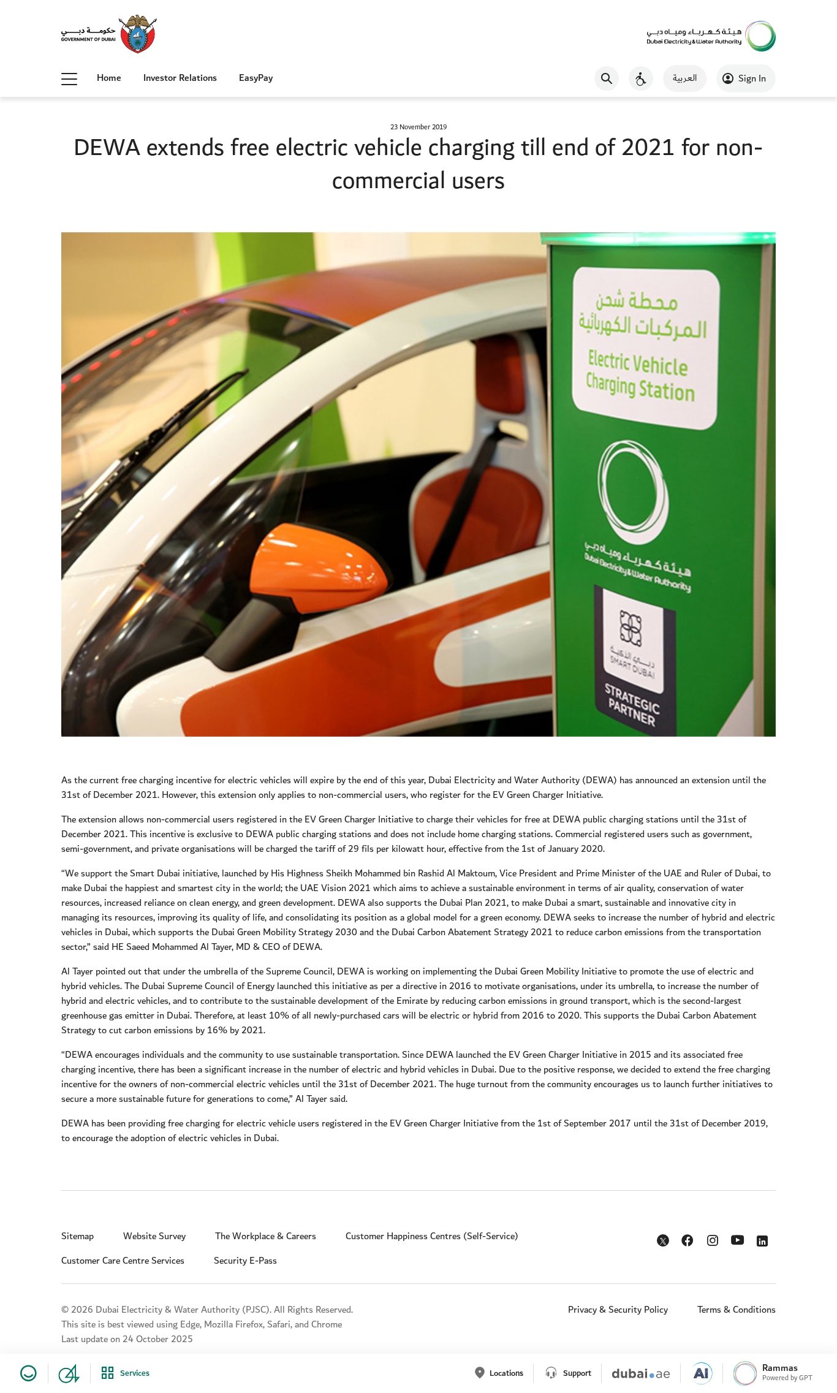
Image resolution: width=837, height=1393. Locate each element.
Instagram (714, 1238)
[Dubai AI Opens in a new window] (696, 1373)
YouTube (739, 1238)
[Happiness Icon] (26, 1373)
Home (109, 78)
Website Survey (154, 1236)
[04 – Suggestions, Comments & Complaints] (64, 1373)
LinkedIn (764, 1238)
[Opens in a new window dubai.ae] (635, 1373)
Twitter (664, 1243)
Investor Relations (180, 78)
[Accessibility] (641, 78)
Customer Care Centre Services (122, 1261)
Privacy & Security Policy (618, 1310)
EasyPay (256, 78)
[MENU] (69, 78)
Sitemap (77, 1236)
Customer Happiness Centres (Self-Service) (432, 1236)
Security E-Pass (245, 1261)
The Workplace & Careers (265, 1236)
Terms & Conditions (736, 1310)
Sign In (752, 78)
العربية (685, 78)
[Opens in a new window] (108, 35)
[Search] (606, 78)
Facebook (689, 1238)
